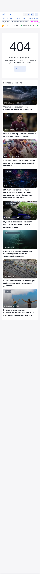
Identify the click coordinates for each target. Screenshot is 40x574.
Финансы (17, 19)
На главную (20, 69)
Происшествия (33, 19)
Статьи (24, 19)
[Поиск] (32, 14)
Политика (5, 19)
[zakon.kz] (7, 14)
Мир (11, 19)
